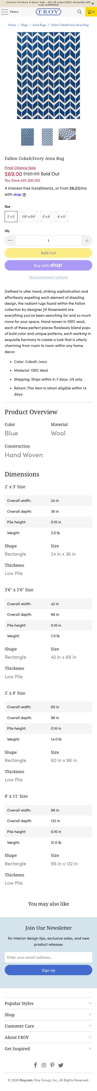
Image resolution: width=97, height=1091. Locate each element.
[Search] (79, 12)
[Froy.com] (48, 12)
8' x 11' (61, 217)
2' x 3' (11, 217)
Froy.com (26, 1080)
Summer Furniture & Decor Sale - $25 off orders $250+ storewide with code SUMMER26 (48, 3)
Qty (7, 231)
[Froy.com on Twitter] (61, 1065)
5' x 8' (46, 217)
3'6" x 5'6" (29, 217)
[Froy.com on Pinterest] (52, 1065)
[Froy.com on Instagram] (44, 1065)
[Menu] (2, 12)
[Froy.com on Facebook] (35, 1065)
